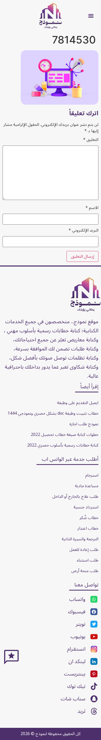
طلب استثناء (87, 560)
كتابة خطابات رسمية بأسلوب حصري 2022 (62, 445)
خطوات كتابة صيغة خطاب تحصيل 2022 (64, 434)
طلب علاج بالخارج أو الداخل (75, 496)
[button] (91, 16)
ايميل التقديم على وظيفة (77, 402)
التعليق (90, 140)
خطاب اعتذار (87, 528)
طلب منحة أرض (84, 570)
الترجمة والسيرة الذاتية (80, 539)
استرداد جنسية (86, 507)
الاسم (91, 208)
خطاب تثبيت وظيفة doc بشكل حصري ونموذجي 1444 (53, 413)
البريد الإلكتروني (83, 230)
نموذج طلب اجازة (83, 424)
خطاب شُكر (89, 517)
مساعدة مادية (86, 486)
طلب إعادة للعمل (83, 549)
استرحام (91, 475)
